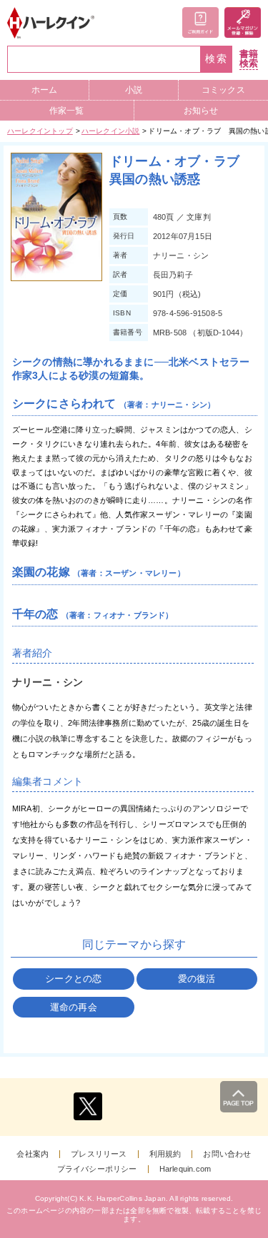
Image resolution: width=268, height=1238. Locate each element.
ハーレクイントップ (40, 131)
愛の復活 (197, 978)
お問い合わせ (227, 1154)
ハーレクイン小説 (110, 131)
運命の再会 (73, 1007)
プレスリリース (98, 1154)
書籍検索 (248, 59)
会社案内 (32, 1154)
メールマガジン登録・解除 (242, 22)
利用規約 (165, 1154)
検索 (216, 59)
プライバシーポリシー (97, 1169)
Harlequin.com (185, 1169)
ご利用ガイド (200, 22)
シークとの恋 (73, 978)
